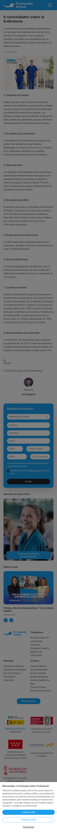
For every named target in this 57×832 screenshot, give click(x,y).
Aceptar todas (28, 812)
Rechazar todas (28, 819)
